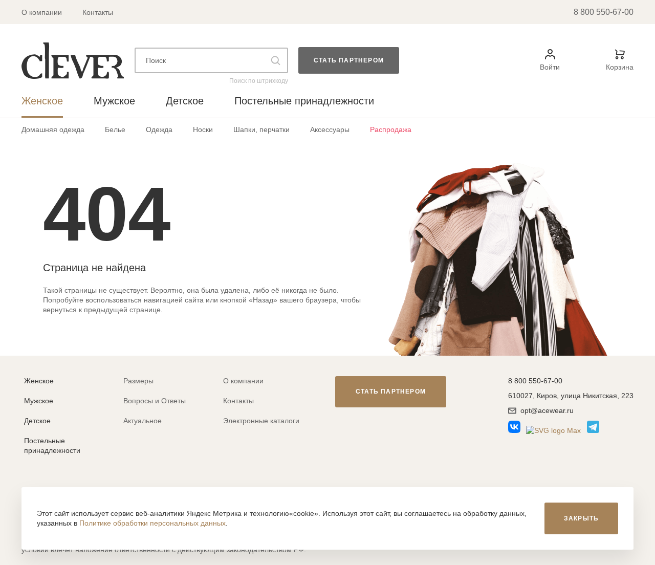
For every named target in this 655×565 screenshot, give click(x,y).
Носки (203, 129)
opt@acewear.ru (547, 410)
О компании (41, 12)
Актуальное (142, 421)
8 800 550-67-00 (604, 12)
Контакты (97, 12)
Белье (115, 129)
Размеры (138, 381)
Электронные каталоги (261, 421)
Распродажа (390, 129)
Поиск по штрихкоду (258, 80)
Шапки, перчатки (261, 129)
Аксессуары (330, 129)
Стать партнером (349, 60)
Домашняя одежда (52, 129)
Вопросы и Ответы (154, 401)
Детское (37, 421)
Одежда (159, 129)
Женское (39, 381)
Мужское (38, 401)
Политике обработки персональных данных (152, 523)
